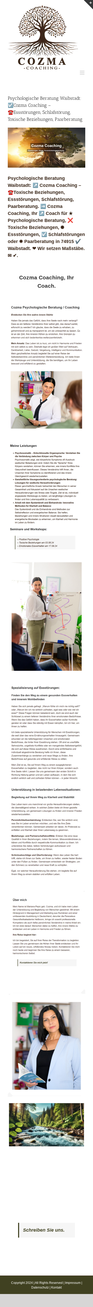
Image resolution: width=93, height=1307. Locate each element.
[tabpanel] (46, 726)
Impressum (73, 1283)
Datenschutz (40, 1287)
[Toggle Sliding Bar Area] (88, 4)
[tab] (46, 282)
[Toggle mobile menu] (82, 72)
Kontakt (56, 1287)
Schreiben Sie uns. (44, 1230)
